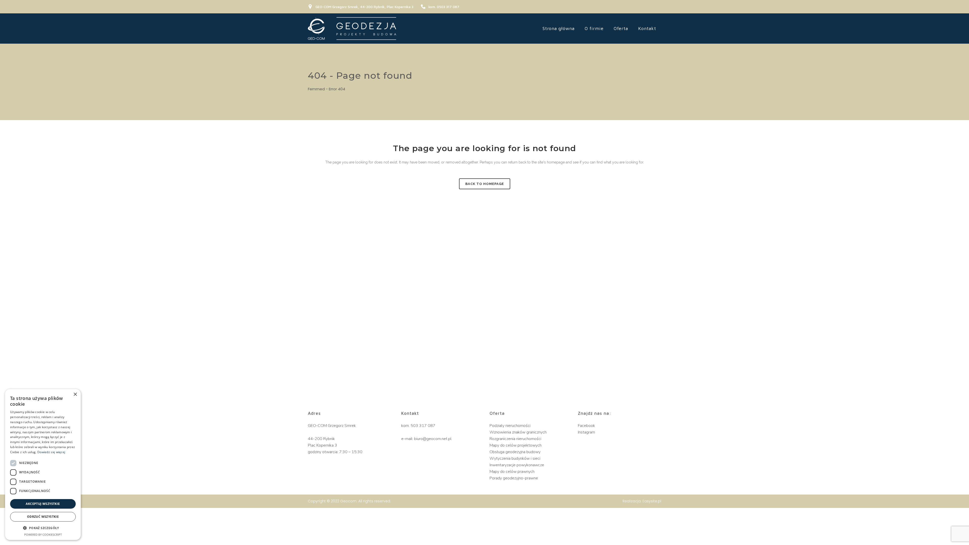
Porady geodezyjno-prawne (514, 478)
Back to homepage (484, 184)
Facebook (586, 425)
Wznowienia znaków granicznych (518, 432)
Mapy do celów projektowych (516, 445)
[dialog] (43, 464)
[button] (43, 528)
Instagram (586, 432)
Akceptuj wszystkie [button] (43, 504)
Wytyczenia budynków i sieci (515, 458)
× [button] (75, 394)
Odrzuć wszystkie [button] (43, 516)
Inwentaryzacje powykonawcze (517, 465)
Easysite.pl (651, 501)
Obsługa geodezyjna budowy (515, 452)
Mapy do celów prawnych (512, 471)
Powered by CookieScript (43, 534)
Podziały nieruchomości (510, 425)
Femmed (316, 89)
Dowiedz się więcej (51, 452)
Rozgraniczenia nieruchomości (515, 439)
